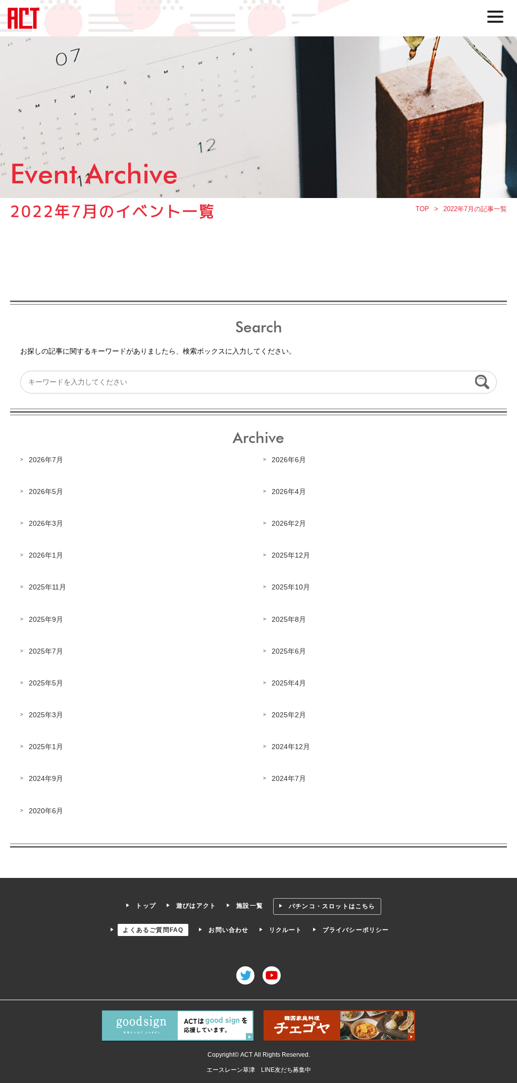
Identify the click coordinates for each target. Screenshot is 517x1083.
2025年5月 (46, 683)
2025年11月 (47, 587)
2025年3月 (46, 715)
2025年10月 (291, 587)
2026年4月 (289, 491)
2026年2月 (289, 523)
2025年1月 (46, 747)
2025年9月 (46, 619)
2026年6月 (289, 460)
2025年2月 (289, 715)
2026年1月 (46, 555)
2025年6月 (289, 651)
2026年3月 (46, 523)
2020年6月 (46, 811)
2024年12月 (291, 747)
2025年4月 (289, 683)
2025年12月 (291, 555)
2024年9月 (46, 778)
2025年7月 (46, 651)
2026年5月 (46, 491)
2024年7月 (289, 778)
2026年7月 (46, 460)
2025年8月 (289, 619)
